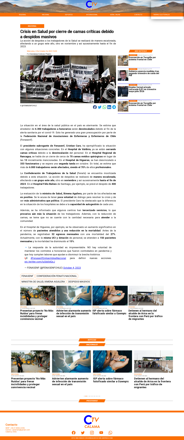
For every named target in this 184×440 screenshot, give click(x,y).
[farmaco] (110, 305)
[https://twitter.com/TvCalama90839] (82, 434)
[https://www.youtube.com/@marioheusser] (101, 434)
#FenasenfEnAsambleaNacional (48, 258)
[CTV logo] (92, 10)
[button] (27, 276)
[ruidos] (37, 305)
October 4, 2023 (72, 267)
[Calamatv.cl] (15, 7)
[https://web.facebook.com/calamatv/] (73, 434)
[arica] (146, 305)
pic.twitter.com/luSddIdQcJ (39, 261)
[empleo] (123, 91)
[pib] (123, 75)
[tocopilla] (123, 60)
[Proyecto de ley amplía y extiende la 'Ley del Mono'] (153, 372)
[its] (74, 305)
